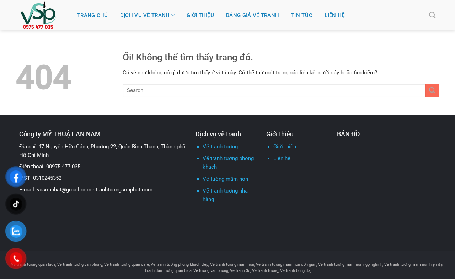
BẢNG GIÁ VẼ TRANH (252, 15)
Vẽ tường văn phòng (210, 270)
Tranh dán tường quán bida (168, 270)
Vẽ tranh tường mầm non (232, 264)
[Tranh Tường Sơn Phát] (43, 15)
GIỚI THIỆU (200, 15)
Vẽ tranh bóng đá (295, 270)
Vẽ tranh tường (220, 146)
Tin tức (301, 15)
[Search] (432, 15)
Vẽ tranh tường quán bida (33, 264)
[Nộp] (432, 90)
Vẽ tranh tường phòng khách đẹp (179, 264)
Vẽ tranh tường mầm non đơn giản (286, 264)
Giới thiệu (284, 146)
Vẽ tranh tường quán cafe (126, 264)
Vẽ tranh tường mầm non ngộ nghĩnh (350, 264)
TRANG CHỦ (92, 15)
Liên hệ (334, 15)
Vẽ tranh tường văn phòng (79, 264)
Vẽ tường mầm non (225, 179)
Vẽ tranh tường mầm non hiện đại (414, 264)
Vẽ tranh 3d (240, 270)
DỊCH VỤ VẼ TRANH (145, 15)
